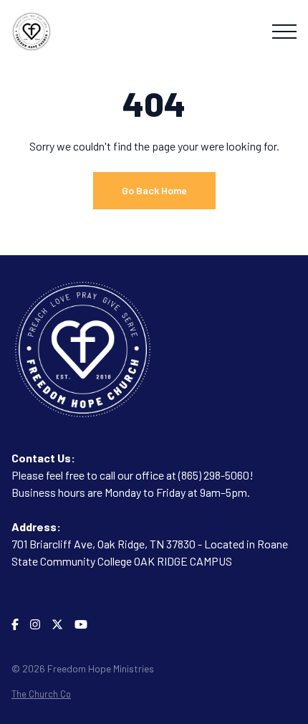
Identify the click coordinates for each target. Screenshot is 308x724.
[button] (284, 31)
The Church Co (41, 694)
